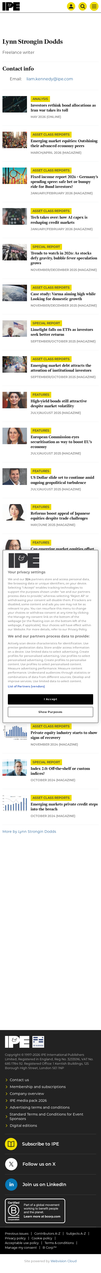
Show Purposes (50, 711)
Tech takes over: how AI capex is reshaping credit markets (59, 220)
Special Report (46, 247)
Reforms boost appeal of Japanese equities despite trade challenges (60, 516)
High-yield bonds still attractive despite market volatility (59, 404)
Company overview (27, 1093)
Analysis (40, 99)
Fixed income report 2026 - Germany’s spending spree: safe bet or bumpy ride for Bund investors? (64, 181)
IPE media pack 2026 (28, 1100)
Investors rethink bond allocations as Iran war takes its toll (63, 108)
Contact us (19, 1080)
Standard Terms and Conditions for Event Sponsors (46, 1116)
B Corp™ (50, 1247)
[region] (50, 636)
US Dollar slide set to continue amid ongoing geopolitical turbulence (62, 480)
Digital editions (23, 1125)
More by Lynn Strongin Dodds (29, 831)
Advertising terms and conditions (40, 1107)
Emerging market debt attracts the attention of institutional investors (61, 368)
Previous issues (16, 1233)
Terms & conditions (59, 1243)
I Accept (50, 699)
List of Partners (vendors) (26, 686)
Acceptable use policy (22, 1243)
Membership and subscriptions (38, 1087)
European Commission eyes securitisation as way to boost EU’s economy (61, 442)
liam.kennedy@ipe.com (49, 79)
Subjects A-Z (76, 1233)
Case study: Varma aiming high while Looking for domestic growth (63, 296)
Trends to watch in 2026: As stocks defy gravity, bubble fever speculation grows (64, 258)
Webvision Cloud (63, 1261)
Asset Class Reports (51, 134)
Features (41, 394)
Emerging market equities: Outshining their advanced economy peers (64, 143)
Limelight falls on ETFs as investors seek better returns (62, 332)
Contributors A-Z (47, 1233)
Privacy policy (15, 1238)
